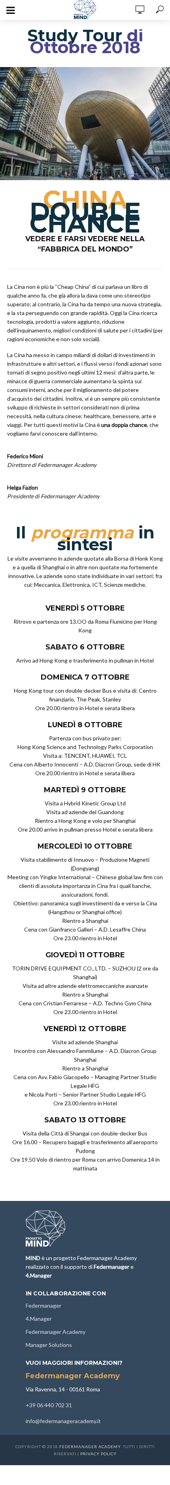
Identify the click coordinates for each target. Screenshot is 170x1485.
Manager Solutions (49, 1344)
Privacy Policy (98, 1453)
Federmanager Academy (55, 1331)
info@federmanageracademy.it (63, 1421)
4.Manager (39, 1318)
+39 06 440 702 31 (49, 1405)
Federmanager (43, 1305)
